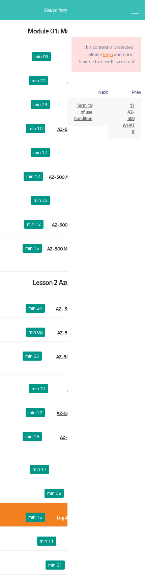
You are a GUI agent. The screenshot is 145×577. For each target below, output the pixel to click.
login (108, 54)
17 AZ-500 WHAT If (129, 118)
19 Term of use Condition (83, 111)
